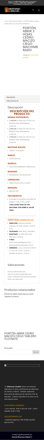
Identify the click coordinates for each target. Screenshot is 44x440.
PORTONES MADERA (15, 21)
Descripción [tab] (11, 97)
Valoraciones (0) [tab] (12, 101)
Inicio (6, 21)
